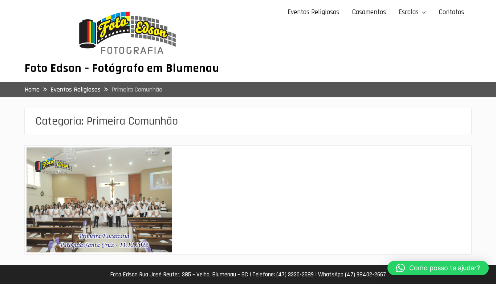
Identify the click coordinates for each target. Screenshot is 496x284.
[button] (438, 268)
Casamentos (369, 12)
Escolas (409, 12)
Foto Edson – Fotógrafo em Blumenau (122, 68)
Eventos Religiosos (313, 12)
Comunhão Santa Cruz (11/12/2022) (85, 158)
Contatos (451, 12)
